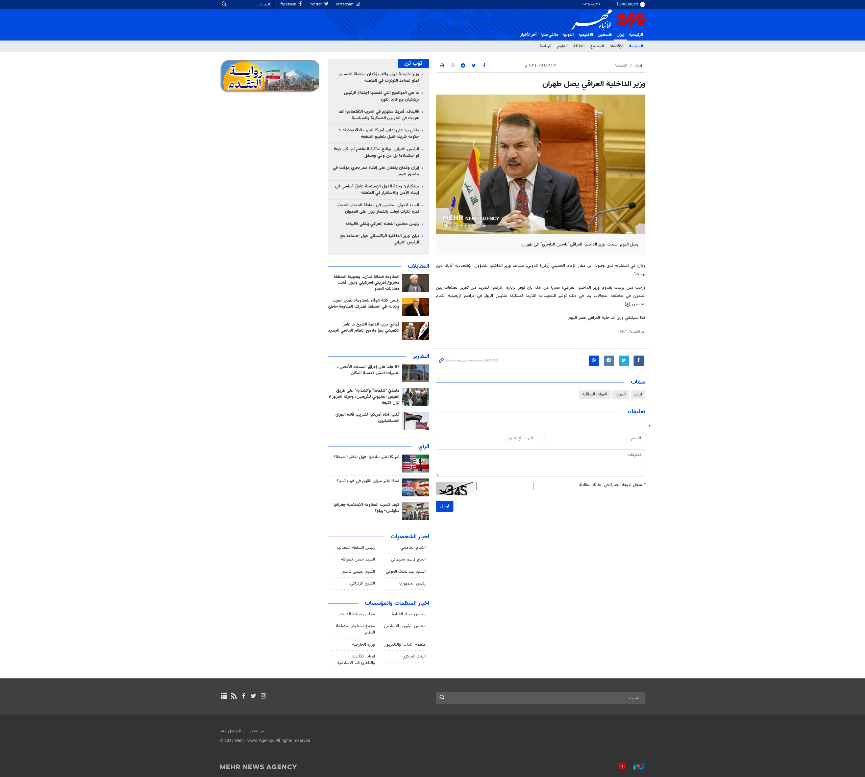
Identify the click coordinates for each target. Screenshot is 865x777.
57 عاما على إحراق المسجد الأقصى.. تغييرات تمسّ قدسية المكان (368, 370)
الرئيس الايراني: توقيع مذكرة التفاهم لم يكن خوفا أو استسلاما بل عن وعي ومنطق (376, 152)
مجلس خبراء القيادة (409, 614)
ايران (638, 394)
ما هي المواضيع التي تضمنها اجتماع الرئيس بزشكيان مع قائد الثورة (381, 96)
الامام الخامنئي (413, 547)
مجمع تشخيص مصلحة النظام (355, 629)
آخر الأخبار (528, 34)
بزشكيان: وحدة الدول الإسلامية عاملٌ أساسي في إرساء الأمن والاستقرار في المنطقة (377, 189)
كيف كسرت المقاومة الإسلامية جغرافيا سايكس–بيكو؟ (366, 507)
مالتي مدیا (549, 34)
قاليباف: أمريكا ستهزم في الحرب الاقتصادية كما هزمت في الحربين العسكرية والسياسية (379, 115)
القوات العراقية (594, 394)
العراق (621, 394)
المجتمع (597, 46)
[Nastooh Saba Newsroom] (635, 766)
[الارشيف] (224, 696)
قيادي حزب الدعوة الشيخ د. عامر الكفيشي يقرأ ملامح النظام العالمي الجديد (363, 327)
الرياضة (545, 46)
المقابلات (418, 266)
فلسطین (605, 34)
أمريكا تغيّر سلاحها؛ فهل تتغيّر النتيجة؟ (366, 457)
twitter (317, 4)
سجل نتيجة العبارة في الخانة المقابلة (612, 485)
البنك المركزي (414, 656)
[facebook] (243, 696)
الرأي (423, 446)
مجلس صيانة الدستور (356, 614)
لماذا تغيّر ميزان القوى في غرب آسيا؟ (368, 481)
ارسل (444, 506)
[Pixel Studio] (619, 766)
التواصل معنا (230, 731)
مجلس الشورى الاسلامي (405, 626)
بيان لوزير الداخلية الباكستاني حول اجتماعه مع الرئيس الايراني (379, 239)
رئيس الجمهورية (412, 583)
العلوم (562, 46)
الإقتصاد (616, 46)
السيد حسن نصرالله (358, 559)
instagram (345, 4)
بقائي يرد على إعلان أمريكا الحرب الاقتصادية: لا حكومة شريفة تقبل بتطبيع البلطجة (379, 133)
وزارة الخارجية (363, 644)
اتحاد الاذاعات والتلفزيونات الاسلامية (356, 659)
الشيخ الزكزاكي (362, 583)
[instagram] (263, 696)
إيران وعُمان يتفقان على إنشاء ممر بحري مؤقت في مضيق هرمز (376, 171)
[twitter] (253, 696)
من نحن (257, 731)
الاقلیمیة (585, 34)
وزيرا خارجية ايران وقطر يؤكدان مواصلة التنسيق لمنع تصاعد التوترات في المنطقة (379, 77)
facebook (288, 4)
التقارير (421, 356)
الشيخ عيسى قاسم (358, 571)
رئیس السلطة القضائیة (356, 547)
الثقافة (579, 46)
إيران (620, 34)
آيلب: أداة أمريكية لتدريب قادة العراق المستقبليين (367, 417)
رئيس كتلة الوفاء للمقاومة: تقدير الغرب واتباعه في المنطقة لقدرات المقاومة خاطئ (363, 303)
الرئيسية (636, 34)
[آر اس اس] (233, 696)
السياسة (636, 46)
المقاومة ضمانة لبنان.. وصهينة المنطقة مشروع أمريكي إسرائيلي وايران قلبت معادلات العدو (366, 283)
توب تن (413, 63)
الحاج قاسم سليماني (408, 559)
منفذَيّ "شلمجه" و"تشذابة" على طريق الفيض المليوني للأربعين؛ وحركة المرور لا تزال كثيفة (363, 396)
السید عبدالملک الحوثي (406, 571)
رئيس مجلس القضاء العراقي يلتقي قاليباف (382, 224)
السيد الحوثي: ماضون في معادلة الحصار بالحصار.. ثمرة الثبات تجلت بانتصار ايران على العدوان (376, 208)
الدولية (568, 34)
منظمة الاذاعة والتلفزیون (405, 644)
